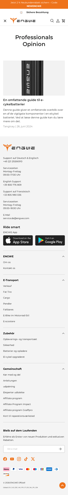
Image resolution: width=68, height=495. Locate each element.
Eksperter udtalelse (13, 392)
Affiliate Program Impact (17, 404)
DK (37, 487)
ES (28, 487)
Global (5, 487)
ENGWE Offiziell (17, 482)
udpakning (9, 386)
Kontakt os (9, 268)
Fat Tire (7, 291)
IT (25, 487)
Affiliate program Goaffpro (18, 410)
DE (16, 487)
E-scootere (9, 321)
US (13, 487)
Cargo (6, 297)
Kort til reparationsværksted (18, 416)
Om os (7, 262)
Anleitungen (10, 380)
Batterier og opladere (15, 351)
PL (34, 487)
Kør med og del (11, 374)
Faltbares (8, 309)
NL (31, 487)
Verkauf (7, 286)
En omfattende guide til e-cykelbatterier (23, 102)
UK (19, 487)
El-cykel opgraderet (14, 356)
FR (22, 487)
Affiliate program (12, 398)
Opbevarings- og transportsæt (20, 339)
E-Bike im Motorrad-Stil (16, 315)
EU (10, 487)
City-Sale (12, 21)
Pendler (7, 303)
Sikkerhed (8, 345)
